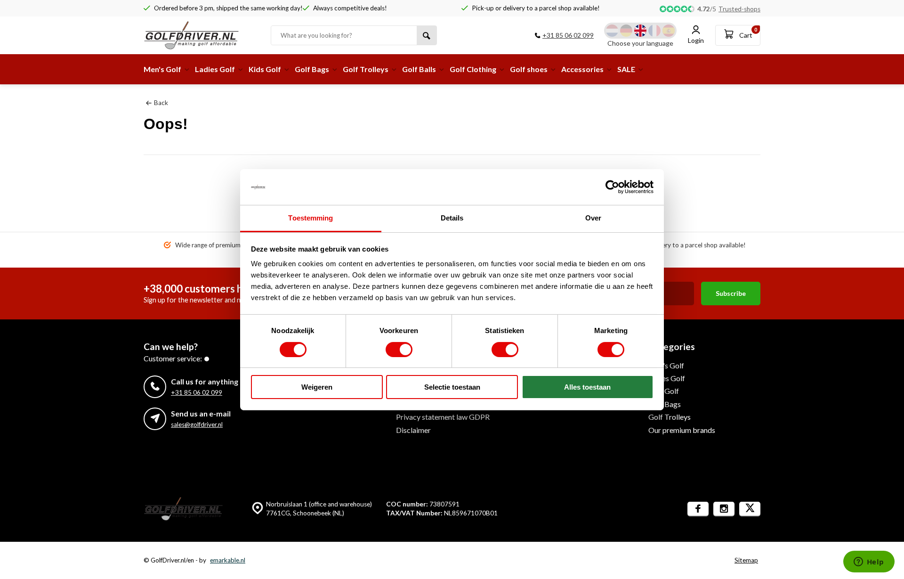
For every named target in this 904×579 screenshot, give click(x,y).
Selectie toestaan (452, 387)
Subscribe (731, 293)
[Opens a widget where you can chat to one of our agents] (869, 562)
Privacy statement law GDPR (443, 416)
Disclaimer (413, 429)
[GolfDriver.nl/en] (200, 35)
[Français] (654, 30)
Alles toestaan (587, 387)
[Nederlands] (612, 30)
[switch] (399, 349)
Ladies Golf (215, 69)
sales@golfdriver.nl (197, 424)
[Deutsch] (626, 30)
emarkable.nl (227, 560)
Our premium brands (681, 429)
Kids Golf (265, 69)
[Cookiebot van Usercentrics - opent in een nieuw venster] (612, 187)
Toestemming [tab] (310, 218)
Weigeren (316, 387)
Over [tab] (593, 218)
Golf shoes (529, 69)
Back (161, 102)
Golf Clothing (473, 69)
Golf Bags (312, 69)
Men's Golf (162, 69)
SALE (626, 69)
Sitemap (746, 560)
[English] (640, 30)
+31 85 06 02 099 (568, 35)
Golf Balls (419, 69)
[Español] (668, 30)
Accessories (582, 69)
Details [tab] (452, 218)
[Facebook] (698, 509)
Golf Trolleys (365, 69)
